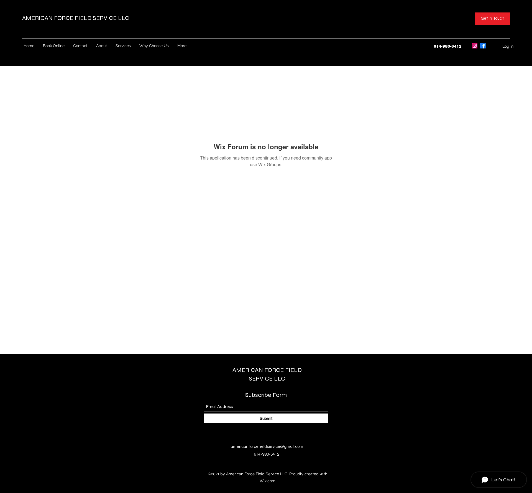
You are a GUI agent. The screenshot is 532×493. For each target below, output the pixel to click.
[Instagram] (474, 45)
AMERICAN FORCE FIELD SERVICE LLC (76, 18)
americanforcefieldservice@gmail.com (267, 447)
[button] (492, 18)
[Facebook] (483, 45)
